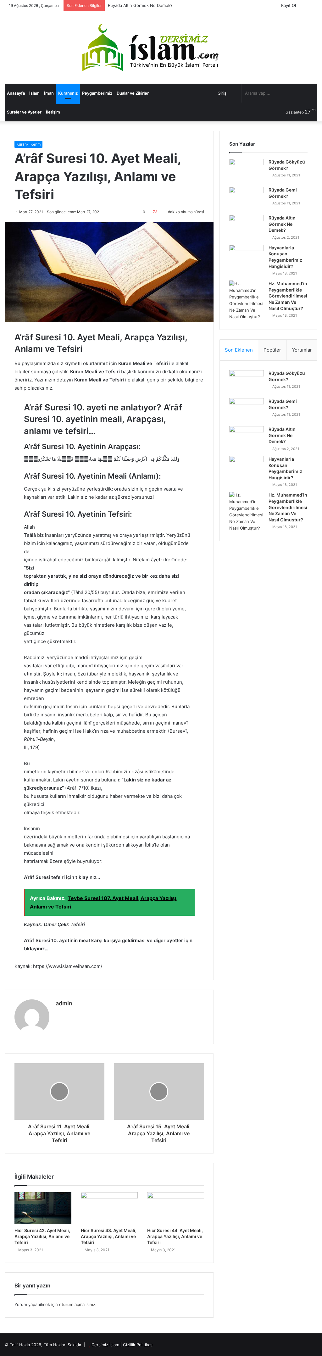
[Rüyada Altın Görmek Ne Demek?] (246, 226)
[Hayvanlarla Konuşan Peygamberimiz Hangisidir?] (246, 256)
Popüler (272, 350)
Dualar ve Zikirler (133, 93)
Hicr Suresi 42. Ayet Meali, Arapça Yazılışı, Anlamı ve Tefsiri (42, 1236)
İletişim (53, 111)
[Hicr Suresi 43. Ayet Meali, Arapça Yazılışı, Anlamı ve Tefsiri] (109, 1208)
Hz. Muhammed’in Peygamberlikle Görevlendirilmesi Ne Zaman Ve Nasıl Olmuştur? (288, 296)
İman (49, 93)
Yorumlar (302, 350)
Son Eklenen (239, 350)
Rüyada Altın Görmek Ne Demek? (140, 5)
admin (64, 1003)
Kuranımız (68, 93)
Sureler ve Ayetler (24, 111)
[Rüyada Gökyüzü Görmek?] (246, 170)
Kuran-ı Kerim (28, 144)
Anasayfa (16, 93)
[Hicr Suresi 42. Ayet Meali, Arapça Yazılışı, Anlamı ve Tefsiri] (42, 1208)
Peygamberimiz (97, 93)
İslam (34, 93)
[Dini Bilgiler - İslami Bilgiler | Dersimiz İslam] (161, 47)
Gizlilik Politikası (138, 1344)
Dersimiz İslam (105, 1344)
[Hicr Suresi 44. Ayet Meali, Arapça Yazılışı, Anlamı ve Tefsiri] (175, 1208)
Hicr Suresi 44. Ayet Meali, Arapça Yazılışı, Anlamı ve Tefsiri (175, 1236)
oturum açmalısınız (77, 1304)
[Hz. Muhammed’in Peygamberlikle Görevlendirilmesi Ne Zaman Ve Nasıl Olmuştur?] (246, 300)
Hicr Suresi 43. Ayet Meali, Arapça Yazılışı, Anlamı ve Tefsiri (108, 1236)
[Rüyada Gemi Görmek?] (246, 198)
